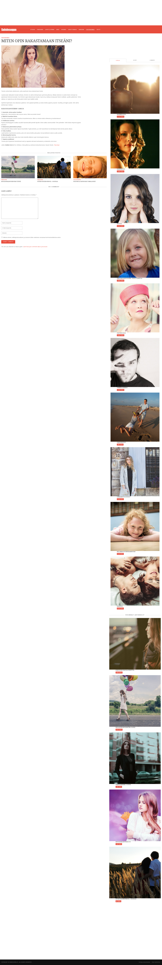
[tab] (117, 60)
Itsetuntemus (5, 37)
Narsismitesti (121, 169)
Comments (152, 60)
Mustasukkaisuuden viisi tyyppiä (11, 181)
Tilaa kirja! (56, 145)
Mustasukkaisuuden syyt (123, 841)
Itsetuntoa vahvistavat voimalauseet (84, 181)
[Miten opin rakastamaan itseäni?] (33, 66)
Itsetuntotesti (121, 333)
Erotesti (119, 223)
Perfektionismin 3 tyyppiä (123, 784)
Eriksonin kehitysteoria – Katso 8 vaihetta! (129, 278)
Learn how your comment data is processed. (35, 246)
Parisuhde (4, 179)
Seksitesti (120, 606)
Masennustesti (121, 114)
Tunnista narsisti (122, 387)
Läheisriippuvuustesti (123, 497)
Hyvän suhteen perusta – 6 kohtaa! (47, 181)
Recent (135, 60)
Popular (118, 60)
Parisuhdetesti (121, 442)
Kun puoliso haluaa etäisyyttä (125, 670)
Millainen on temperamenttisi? (126, 551)
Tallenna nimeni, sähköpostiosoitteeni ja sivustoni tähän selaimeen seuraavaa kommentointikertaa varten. (32, 237)
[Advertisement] (81, 13)
